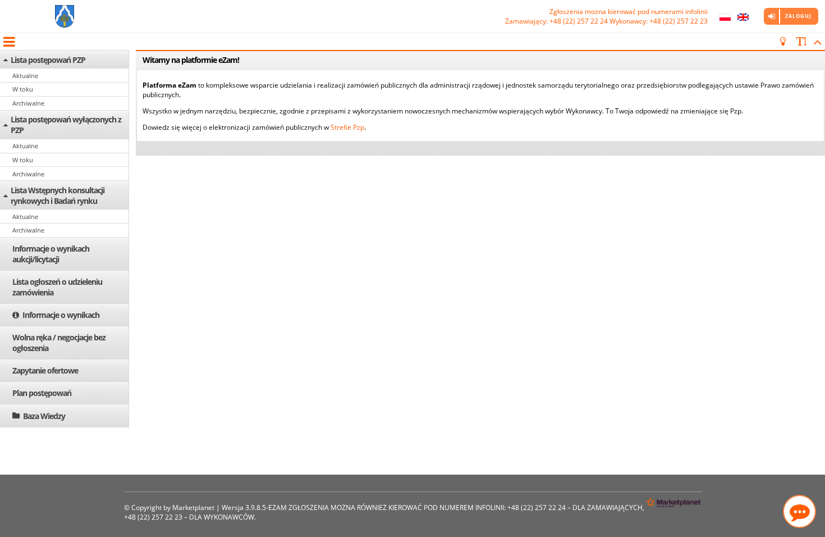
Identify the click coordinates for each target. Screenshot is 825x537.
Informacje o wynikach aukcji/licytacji (50, 254)
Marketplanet (193, 507)
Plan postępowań (41, 393)
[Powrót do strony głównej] (64, 16)
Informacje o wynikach (60, 315)
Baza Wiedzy (44, 416)
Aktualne (25, 75)
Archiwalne (28, 103)
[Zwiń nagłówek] (816, 41)
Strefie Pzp (347, 127)
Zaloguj (798, 16)
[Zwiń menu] (8, 41)
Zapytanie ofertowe (45, 370)
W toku (22, 89)
